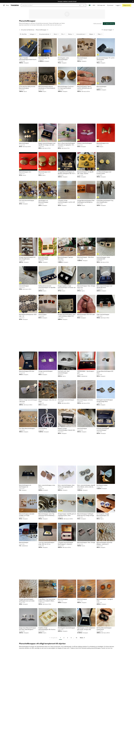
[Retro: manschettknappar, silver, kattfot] (47, 475)
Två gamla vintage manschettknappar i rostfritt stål (66, 201)
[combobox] (51, 5)
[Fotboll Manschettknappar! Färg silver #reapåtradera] (106, 190)
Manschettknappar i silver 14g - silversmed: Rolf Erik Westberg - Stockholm (46, 514)
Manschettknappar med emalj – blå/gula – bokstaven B (105, 543)
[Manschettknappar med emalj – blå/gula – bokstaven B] (106, 532)
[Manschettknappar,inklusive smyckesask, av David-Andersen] (47, 76)
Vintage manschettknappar (45, 371)
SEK (94, 5)
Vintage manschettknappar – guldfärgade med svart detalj (26, 600)
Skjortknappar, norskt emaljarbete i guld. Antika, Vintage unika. (86, 628)
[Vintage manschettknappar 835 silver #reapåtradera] (28, 247)
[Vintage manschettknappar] (47, 361)
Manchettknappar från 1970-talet (86, 314)
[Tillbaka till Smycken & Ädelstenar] (20, 30)
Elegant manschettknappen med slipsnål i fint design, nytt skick (46, 144)
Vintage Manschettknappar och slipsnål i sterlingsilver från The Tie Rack (67, 172)
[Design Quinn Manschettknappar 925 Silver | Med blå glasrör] (28, 617)
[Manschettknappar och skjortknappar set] (28, 475)
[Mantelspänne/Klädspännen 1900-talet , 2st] (28, 304)
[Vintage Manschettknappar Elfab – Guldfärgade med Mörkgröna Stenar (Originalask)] (86, 190)
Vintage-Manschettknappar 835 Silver (105, 372)
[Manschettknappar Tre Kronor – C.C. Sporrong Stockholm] (67, 76)
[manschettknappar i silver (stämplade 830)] (106, 247)
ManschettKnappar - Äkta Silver (85, 257)
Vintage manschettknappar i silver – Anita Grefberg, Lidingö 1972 (66, 315)
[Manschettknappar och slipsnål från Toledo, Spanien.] (86, 161)
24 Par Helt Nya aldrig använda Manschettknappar (27, 87)
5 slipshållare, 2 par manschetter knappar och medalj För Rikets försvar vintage (46, 600)
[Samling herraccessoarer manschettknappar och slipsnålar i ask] (47, 275)
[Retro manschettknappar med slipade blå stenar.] (106, 275)
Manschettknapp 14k (43, 58)
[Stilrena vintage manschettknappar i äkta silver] (28, 389)
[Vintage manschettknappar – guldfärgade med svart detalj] (28, 589)
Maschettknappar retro (103, 143)
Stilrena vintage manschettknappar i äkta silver (28, 400)
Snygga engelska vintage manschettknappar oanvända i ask (67, 286)
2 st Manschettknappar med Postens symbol (104, 172)
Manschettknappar (82, 58)
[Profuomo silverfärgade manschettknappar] (106, 418)
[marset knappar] (47, 304)
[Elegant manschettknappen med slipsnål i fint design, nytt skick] (47, 133)
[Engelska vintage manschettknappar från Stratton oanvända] (47, 617)
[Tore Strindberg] (47, 418)
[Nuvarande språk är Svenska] (89, 5)
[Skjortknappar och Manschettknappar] (47, 190)
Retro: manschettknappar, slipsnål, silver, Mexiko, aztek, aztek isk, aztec (86, 486)
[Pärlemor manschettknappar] (86, 133)
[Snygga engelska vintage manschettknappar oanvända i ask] (67, 275)
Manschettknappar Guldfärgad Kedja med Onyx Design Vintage (85, 514)
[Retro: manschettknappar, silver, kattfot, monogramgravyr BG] (67, 475)
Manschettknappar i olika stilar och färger (47, 400)
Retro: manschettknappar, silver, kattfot (46, 486)
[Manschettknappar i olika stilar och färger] (47, 389)
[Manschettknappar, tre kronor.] (86, 389)
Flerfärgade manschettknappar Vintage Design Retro (105, 400)
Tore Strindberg (42, 428)
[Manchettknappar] (28, 532)
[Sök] (80, 5)
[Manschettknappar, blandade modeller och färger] (28, 503)
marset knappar (42, 314)
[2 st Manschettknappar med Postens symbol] (106, 161)
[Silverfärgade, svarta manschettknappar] (67, 47)
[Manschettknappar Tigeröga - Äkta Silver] (67, 247)
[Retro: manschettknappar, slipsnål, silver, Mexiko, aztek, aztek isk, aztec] (86, 475)
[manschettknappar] (28, 275)
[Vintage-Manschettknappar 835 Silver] (106, 361)
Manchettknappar (23, 542)
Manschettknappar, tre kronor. (85, 400)
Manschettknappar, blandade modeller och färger (26, 514)
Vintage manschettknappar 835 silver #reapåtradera (27, 258)
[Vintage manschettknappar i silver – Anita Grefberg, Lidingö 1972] (67, 304)
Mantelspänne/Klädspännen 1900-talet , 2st (28, 315)
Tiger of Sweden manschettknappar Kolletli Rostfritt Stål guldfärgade (28, 58)
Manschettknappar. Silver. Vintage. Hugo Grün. (86, 286)
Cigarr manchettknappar (103, 314)
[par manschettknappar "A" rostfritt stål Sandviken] (106, 47)
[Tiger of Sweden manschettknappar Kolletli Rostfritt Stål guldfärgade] (28, 47)
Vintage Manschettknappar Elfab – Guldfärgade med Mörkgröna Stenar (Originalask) (86, 201)
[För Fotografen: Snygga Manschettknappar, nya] (106, 503)
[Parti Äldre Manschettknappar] (28, 418)
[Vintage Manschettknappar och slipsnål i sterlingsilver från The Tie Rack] (67, 161)
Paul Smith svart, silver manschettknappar (63, 372)
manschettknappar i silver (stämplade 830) (103, 258)
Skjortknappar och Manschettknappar (43, 201)
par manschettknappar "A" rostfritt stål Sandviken (106, 58)
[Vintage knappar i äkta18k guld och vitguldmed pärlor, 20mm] (67, 503)
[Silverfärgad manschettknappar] (67, 389)
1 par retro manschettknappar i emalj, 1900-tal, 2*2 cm (46, 543)
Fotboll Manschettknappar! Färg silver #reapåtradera (105, 201)
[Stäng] (132, 1)
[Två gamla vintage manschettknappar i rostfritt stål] (67, 190)
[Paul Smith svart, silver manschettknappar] (67, 361)
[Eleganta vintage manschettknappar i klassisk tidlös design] (67, 418)
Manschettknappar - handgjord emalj (105, 600)
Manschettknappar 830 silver (26, 371)
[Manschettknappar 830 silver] (28, 361)
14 (76, 637)
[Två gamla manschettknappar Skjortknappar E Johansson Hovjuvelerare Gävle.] (67, 532)
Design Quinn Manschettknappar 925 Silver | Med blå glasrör (27, 628)
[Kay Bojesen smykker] (106, 475)
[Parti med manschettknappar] (28, 190)
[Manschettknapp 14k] (47, 47)
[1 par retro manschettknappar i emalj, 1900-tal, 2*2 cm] (47, 532)
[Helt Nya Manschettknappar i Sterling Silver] (106, 617)
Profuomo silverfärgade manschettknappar (103, 429)
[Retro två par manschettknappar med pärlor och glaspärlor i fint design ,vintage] (67, 133)
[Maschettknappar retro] (106, 133)
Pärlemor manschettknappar (84, 143)
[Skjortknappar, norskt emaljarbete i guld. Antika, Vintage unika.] (86, 617)
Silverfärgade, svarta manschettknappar (63, 58)
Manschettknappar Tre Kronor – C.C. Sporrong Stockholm (66, 87)
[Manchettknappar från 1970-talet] (86, 304)
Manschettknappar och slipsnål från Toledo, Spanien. (85, 172)
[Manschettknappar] (86, 47)
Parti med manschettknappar (26, 200)
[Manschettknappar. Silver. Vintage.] (86, 532)
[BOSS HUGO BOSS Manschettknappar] (47, 247)
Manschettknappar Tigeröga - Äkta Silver (66, 258)
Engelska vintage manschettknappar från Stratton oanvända (46, 628)
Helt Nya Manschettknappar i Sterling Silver (104, 628)
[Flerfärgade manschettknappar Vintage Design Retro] (106, 389)
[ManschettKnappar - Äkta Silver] (86, 247)
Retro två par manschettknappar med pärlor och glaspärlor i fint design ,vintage (66, 144)
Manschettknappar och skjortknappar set (25, 486)
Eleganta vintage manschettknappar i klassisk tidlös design (66, 429)
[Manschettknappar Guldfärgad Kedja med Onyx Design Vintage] (86, 503)
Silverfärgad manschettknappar (66, 400)
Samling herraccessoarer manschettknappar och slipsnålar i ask (47, 286)
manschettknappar (24, 286)
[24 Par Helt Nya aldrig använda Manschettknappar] (28, 76)
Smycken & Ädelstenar (27, 29)
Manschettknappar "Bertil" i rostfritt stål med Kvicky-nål (84, 87)
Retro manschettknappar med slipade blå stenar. (104, 286)
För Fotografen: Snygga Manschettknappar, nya (103, 514)
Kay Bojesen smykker (102, 485)
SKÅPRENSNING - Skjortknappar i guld (85, 372)
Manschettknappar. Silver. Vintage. (86, 542)
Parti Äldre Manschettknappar (27, 428)
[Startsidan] (15, 5)
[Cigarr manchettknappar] (106, 304)
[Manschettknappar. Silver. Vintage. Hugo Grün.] (86, 275)
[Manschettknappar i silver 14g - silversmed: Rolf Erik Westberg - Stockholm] (47, 503)
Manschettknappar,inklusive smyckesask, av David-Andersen (46, 87)
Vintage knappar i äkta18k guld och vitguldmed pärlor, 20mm (67, 514)
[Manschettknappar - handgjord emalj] (106, 589)
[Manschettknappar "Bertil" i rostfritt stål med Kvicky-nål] (86, 76)
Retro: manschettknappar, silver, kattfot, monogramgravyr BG (66, 486)
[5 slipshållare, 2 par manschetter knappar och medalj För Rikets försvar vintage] (47, 589)
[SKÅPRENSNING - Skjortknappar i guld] (86, 361)
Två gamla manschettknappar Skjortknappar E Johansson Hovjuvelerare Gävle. (65, 543)
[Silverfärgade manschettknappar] (67, 617)
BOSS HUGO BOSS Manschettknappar (43, 258)
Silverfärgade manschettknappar (66, 627)
